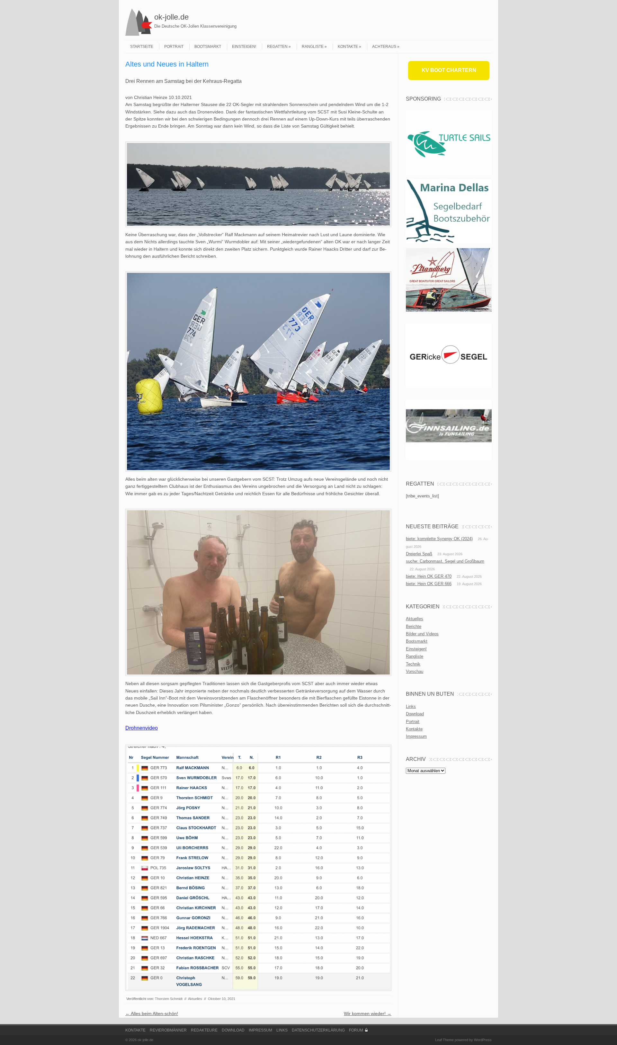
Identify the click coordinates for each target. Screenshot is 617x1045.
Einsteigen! (244, 46)
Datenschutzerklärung (318, 1030)
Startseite (141, 46)
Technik (413, 664)
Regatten (277, 46)
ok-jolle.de (171, 17)
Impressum (416, 736)
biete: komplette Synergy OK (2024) (439, 538)
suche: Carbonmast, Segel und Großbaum (445, 561)
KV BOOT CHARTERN (449, 70)
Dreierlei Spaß (419, 553)
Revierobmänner (168, 1030)
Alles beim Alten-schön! (151, 1013)
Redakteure (204, 1030)
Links (411, 706)
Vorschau (414, 671)
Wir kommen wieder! (367, 1013)
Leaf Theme (444, 1040)
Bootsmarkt (207, 46)
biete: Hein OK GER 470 (429, 576)
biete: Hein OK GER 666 (429, 583)
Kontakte (348, 46)
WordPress (483, 1040)
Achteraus (384, 46)
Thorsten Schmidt (169, 999)
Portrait (173, 46)
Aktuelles (195, 999)
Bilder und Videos (422, 633)
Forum (356, 1030)
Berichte (413, 626)
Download (415, 713)
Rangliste (313, 46)
